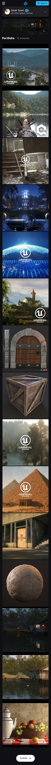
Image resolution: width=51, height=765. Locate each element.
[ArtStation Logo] (25, 3)
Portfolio (24, 758)
